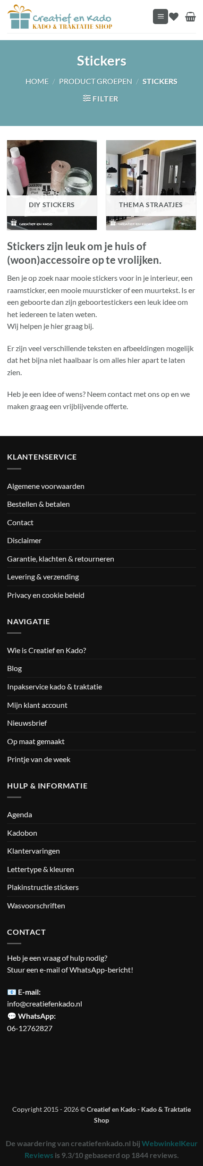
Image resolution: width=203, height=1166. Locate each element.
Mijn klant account (37, 704)
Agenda (19, 814)
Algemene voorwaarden (46, 485)
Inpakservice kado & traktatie (54, 686)
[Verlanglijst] (173, 16)
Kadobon (22, 832)
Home (37, 80)
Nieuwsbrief (27, 722)
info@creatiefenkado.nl (44, 1003)
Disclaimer (24, 540)
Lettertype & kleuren (40, 868)
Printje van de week (38, 759)
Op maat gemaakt (36, 741)
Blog (14, 667)
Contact (20, 522)
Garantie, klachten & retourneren (60, 558)
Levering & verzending (43, 576)
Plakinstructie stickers (43, 886)
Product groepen (95, 80)
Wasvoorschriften (36, 905)
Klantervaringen (33, 850)
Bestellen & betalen (38, 503)
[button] (160, 17)
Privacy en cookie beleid (46, 594)
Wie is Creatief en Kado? (46, 650)
